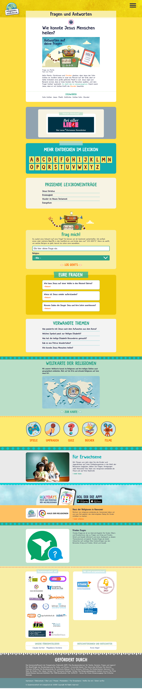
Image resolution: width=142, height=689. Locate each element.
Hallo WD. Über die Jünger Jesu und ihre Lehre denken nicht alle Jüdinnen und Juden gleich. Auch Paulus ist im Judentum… (47, 308)
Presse (56, 681)
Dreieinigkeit (47, 195)
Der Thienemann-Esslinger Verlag (65, 671)
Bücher (89, 440)
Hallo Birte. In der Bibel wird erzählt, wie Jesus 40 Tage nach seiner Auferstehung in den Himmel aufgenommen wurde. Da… (47, 286)
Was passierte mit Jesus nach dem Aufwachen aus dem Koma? (69, 329)
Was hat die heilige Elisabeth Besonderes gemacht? (64, 338)
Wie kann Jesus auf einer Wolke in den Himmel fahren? (68, 283)
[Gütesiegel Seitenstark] (83, 585)
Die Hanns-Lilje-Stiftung (93, 667)
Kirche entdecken (80, 530)
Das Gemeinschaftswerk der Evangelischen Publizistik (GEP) (46, 665)
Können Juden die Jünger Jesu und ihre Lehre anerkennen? (70, 305)
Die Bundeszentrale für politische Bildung (54, 669)
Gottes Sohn (77, 97)
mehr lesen (78, 474)
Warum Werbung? (71, 113)
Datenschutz (39, 681)
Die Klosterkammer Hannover (100, 669)
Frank (51, 72)
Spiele (34, 440)
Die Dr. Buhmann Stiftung (79, 669)
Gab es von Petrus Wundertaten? (56, 343)
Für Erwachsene (75, 681)
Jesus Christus (48, 191)
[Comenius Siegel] (105, 585)
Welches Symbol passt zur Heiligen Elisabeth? (61, 333)
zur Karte (71, 411)
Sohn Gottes (47, 97)
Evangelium (47, 202)
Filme (108, 440)
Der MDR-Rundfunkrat (58, 673)
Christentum (71, 22)
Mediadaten (64, 681)
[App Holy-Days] (71, 495)
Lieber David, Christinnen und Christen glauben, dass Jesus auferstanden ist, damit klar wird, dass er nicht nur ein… (47, 297)
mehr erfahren (79, 519)
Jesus (55, 97)
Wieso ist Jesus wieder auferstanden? (60, 294)
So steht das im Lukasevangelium (75, 84)
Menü (133, 5)
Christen (68, 75)
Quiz (71, 440)
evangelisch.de (47, 685)
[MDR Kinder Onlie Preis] (90, 607)
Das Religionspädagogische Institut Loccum (93, 671)
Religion (35, 253)
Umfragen (52, 440)
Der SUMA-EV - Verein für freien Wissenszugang (85, 673)
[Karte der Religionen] (71, 392)
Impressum (29, 681)
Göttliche (67, 97)
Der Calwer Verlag (45, 671)
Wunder (73, 86)
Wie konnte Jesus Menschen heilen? (57, 347)
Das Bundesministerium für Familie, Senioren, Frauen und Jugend (92, 665)
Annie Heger (95, 648)
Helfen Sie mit (88, 681)
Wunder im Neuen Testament (54, 198)
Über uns (48, 681)
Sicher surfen (99, 681)
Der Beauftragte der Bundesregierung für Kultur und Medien (47, 667)
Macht (60, 97)
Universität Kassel (77, 667)
